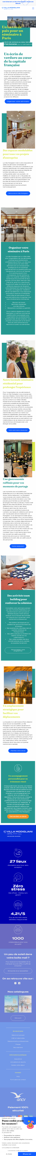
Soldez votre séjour (18, 1065)
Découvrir (18, 1018)
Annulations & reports (18, 1062)
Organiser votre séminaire (18, 101)
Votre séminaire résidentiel (18, 430)
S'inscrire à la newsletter (18, 971)
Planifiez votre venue (18, 750)
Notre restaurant (18, 546)
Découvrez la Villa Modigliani (18, 193)
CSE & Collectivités (18, 1038)
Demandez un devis (18, 816)
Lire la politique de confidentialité (10, 1147)
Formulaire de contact (18, 1079)
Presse (18, 1044)
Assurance (18, 1059)
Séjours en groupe (18, 1035)
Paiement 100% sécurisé (18, 1109)
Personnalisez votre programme (18, 650)
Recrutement (18, 1047)
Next (34, 45)
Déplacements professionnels (18, 1041)
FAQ (18, 1076)
